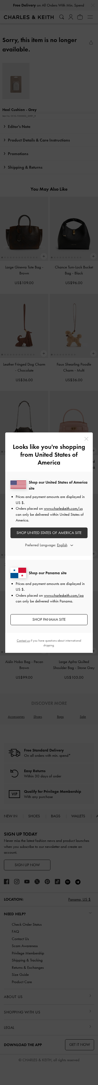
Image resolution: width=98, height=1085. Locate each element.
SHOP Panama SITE (49, 619)
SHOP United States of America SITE (49, 532)
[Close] (86, 439)
